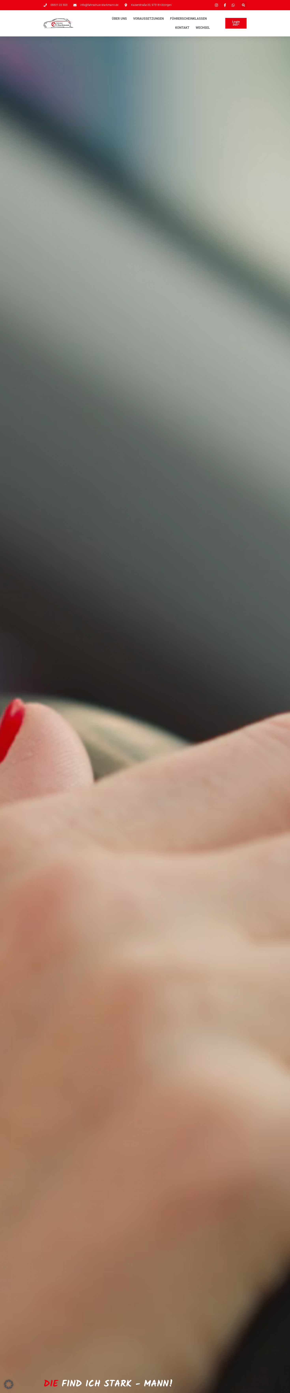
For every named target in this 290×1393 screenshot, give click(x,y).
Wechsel (203, 28)
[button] (243, 5)
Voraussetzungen (148, 18)
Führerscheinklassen (188, 18)
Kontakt (182, 28)
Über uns (119, 18)
